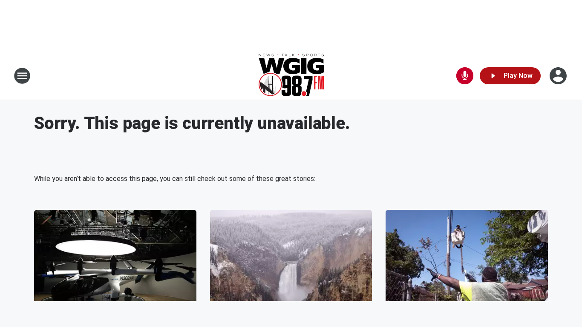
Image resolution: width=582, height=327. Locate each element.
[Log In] (559, 75)
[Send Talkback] (464, 75)
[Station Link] (291, 76)
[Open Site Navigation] (22, 75)
